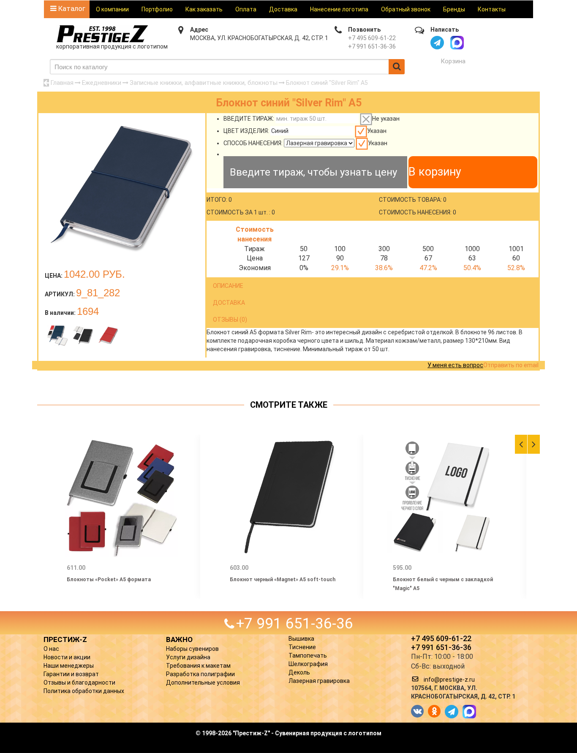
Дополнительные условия (203, 682)
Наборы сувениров (192, 648)
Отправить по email (511, 365)
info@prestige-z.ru (449, 679)
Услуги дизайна (188, 657)
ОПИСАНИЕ (228, 285)
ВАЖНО (179, 639)
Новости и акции (67, 657)
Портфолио (157, 9)
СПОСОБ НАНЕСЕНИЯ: (253, 143)
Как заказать (204, 9)
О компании (112, 9)
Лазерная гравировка (319, 680)
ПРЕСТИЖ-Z (65, 639)
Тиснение (302, 647)
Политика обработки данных (84, 691)
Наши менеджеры (69, 665)
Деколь (299, 672)
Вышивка (301, 638)
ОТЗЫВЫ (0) (230, 319)
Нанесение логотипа (339, 9)
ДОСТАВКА (229, 302)
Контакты (492, 9)
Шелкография (308, 664)
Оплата (245, 9)
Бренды (454, 9)
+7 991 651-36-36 (372, 46)
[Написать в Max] (457, 42)
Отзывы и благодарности (79, 682)
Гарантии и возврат (71, 674)
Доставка (283, 9)
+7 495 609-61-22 (372, 38)
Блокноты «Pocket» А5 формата (109, 579)
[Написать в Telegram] (437, 42)
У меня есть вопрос (455, 365)
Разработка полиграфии (200, 674)
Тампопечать (307, 655)
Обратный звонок (405, 9)
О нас (51, 648)
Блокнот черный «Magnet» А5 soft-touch (282, 579)
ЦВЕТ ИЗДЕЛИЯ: (246, 130)
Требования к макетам (198, 665)
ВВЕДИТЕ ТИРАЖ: (248, 118)
